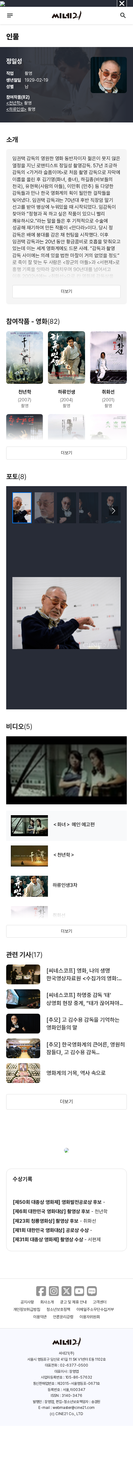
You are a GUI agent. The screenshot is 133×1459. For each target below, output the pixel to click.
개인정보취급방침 (27, 1309)
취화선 (89, 1221)
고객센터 (99, 1302)
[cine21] (66, 15)
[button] (113, 511)
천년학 (101, 1211)
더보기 (66, 291)
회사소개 (47, 1302)
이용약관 (40, 1317)
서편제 (94, 1240)
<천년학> (14, 103)
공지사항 (27, 1302)
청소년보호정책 (58, 1309)
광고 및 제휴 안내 (73, 1302)
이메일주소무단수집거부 (95, 1309)
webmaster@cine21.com (74, 1408)
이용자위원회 (89, 1317)
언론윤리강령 (63, 1317)
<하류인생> (16, 109)
